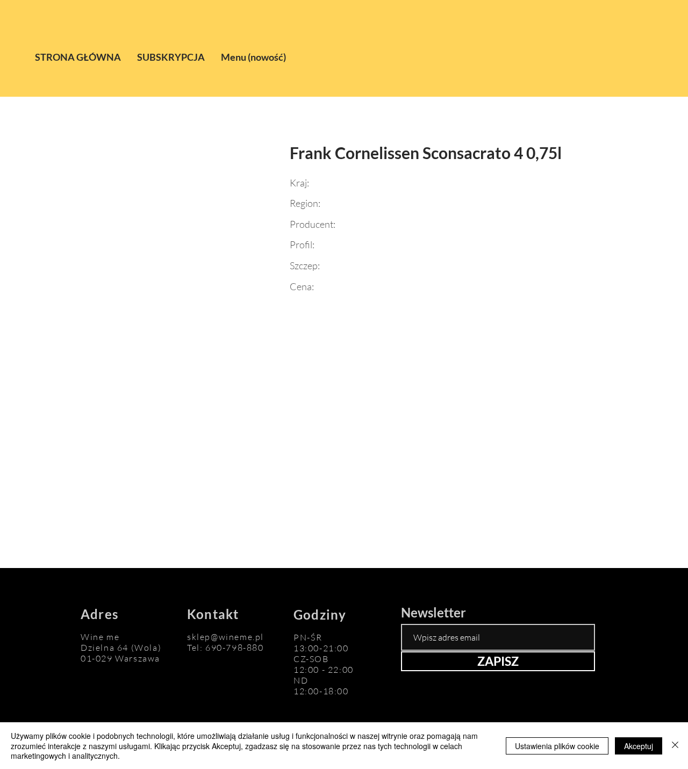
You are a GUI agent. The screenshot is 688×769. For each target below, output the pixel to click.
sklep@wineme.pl (225, 636)
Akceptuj (638, 746)
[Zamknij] (675, 745)
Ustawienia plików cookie (557, 746)
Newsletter (433, 612)
